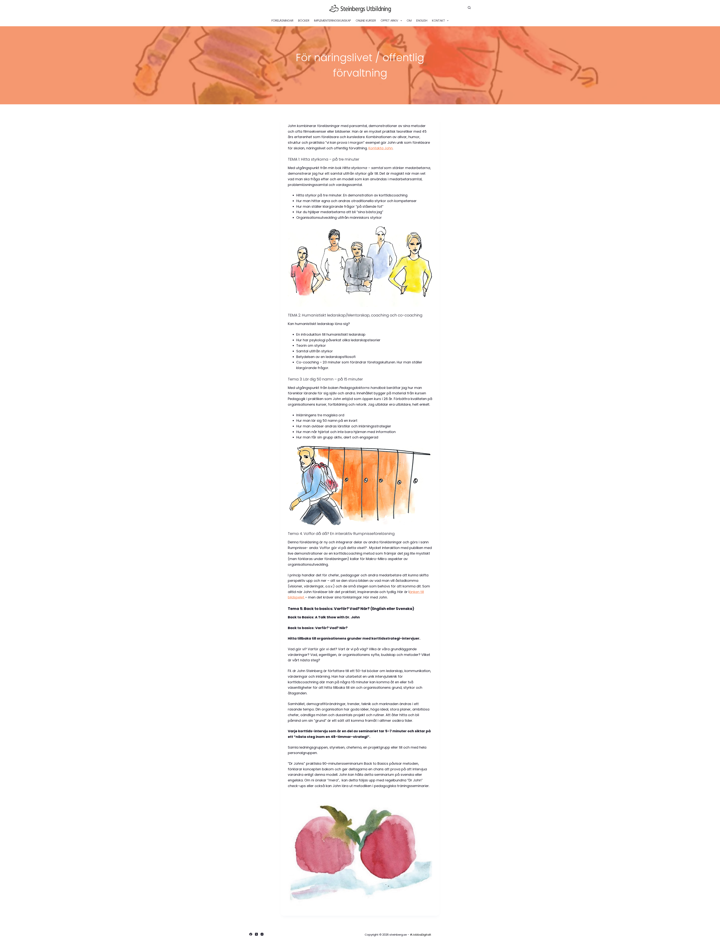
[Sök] (469, 7)
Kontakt (438, 20)
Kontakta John (380, 148)
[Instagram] (262, 934)
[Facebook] (250, 934)
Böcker (303, 20)
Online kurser (366, 20)
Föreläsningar (282, 20)
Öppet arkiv (389, 20)
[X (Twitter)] (256, 934)
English (421, 20)
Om (409, 20)
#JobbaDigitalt (420, 935)
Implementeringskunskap (332, 20)
